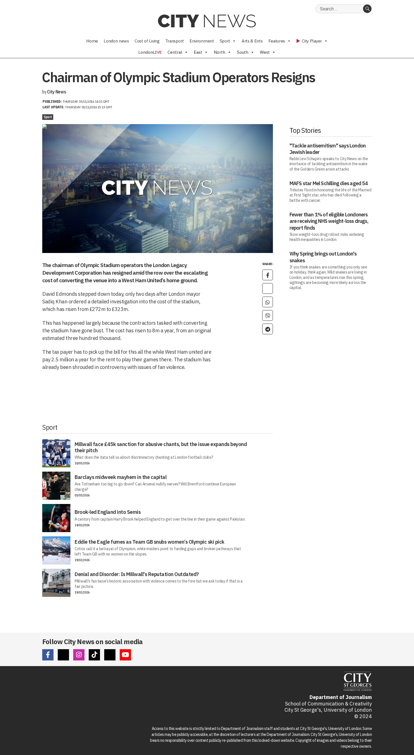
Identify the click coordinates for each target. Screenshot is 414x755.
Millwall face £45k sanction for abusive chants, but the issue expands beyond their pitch (161, 447)
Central (175, 52)
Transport (174, 41)
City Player (311, 41)
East (198, 52)
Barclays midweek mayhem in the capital (120, 477)
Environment (202, 41)
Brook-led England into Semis (108, 512)
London (150, 52)
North (219, 52)
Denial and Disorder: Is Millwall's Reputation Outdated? (137, 574)
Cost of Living (147, 41)
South (242, 52)
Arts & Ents (252, 41)
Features (276, 41)
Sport (225, 41)
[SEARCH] (367, 9)
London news (116, 41)
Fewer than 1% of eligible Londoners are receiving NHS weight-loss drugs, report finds (329, 221)
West (265, 52)
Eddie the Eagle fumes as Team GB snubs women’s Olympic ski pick (149, 542)
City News (56, 92)
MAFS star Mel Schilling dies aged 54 (329, 183)
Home (92, 41)
